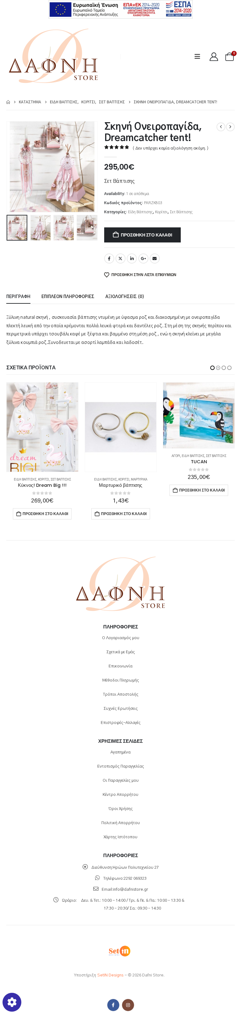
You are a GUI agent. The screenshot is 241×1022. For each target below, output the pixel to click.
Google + (143, 258)
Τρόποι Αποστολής (120, 695)
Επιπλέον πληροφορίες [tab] (67, 297)
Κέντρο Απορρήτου (120, 795)
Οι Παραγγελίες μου (121, 781)
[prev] (221, 126)
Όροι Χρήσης (121, 809)
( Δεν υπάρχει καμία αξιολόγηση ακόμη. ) (170, 148)
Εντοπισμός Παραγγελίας (120, 766)
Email (155, 258)
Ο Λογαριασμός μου (120, 638)
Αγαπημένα (120, 752)
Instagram (128, 1005)
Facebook (109, 258)
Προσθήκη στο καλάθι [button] (45, 513)
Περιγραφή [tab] (18, 297)
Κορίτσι (161, 212)
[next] (230, 126)
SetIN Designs (110, 975)
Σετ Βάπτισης (181, 212)
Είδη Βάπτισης (140, 212)
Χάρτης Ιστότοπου (120, 837)
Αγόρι (98, 456)
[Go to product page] (42, 427)
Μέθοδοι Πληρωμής (120, 680)
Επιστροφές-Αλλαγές (121, 723)
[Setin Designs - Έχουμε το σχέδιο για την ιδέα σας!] (119, 951)
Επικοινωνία (120, 666)
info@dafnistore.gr (130, 890)
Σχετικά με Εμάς (120, 652)
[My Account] (214, 56)
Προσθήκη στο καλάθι (146, 235)
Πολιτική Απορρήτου (120, 823)
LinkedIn (132, 258)
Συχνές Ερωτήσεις (121, 709)
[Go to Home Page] (8, 102)
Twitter (120, 258)
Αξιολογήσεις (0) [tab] (124, 297)
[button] (199, 56)
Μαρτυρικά (61, 479)
